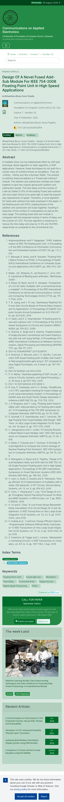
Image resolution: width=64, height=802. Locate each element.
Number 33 (47, 54)
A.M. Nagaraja (22, 694)
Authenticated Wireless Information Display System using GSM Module (22, 741)
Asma (9, 694)
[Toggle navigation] (6, 45)
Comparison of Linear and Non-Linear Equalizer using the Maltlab (23, 751)
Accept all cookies (26, 796)
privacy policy (20, 789)
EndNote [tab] (31, 135)
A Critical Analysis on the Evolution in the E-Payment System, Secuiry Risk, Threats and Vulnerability (24, 721)
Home (13, 54)
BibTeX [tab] (19, 135)
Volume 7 (34, 54)
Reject (44, 796)
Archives (23, 54)
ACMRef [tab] (7, 135)
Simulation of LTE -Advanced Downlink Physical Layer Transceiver (23, 731)
